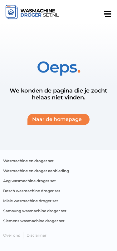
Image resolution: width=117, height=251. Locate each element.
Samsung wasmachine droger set (34, 210)
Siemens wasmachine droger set (34, 220)
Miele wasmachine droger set (30, 200)
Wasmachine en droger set (28, 160)
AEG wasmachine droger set (29, 180)
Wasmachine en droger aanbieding (36, 170)
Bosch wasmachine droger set (31, 190)
